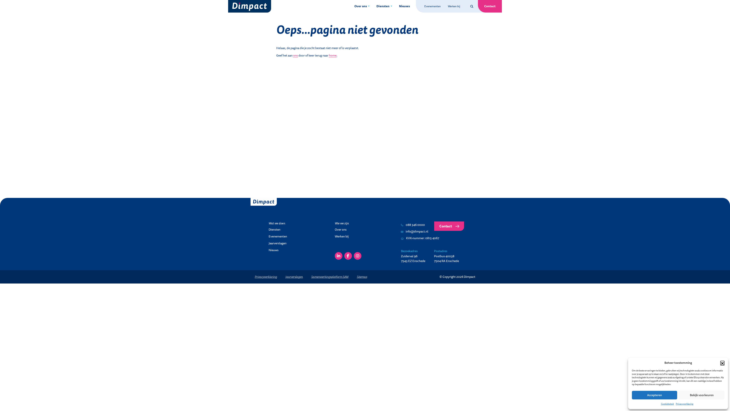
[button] (722, 363)
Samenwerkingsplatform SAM (329, 276)
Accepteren (654, 395)
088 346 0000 (415, 224)
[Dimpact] (249, 6)
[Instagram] (357, 256)
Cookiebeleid (667, 404)
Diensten (383, 6)
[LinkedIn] (338, 256)
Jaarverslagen (277, 243)
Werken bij (454, 6)
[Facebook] (348, 256)
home (332, 55)
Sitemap (362, 276)
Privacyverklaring (684, 404)
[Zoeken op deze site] (471, 6)
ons (295, 55)
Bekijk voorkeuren (702, 395)
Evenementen (432, 6)
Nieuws (404, 6)
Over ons (360, 6)
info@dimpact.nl (416, 231)
